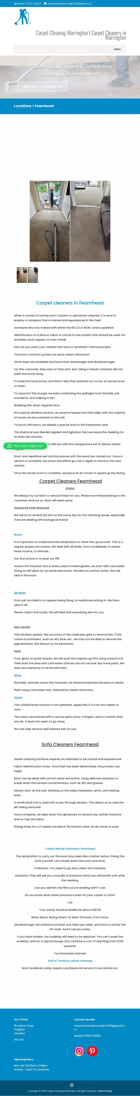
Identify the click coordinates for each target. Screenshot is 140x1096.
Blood (18, 535)
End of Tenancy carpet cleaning (70, 961)
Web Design (105, 1090)
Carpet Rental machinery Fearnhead (70, 849)
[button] (117, 49)
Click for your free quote (42, 86)
